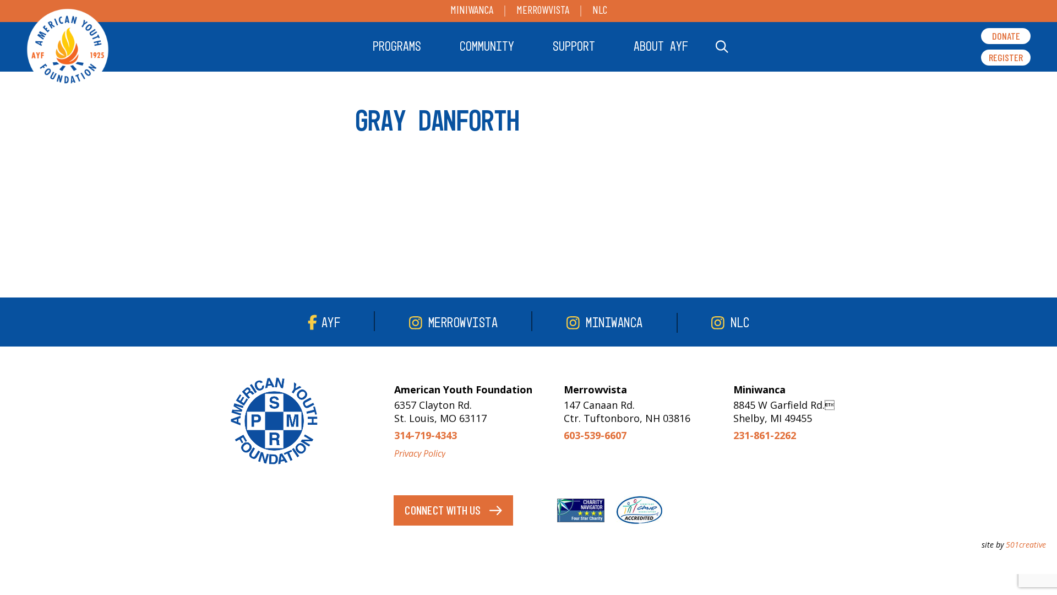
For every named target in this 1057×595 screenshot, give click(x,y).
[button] (397, 47)
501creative (1026, 544)
